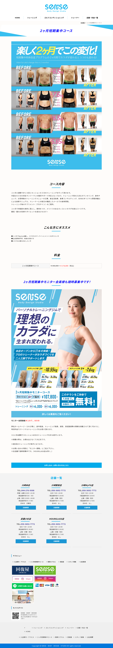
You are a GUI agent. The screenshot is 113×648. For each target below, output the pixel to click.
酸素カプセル (52, 562)
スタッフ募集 (72, 562)
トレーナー (75, 17)
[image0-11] (45, 570)
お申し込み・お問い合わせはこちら (56, 465)
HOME (17, 17)
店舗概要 (26, 508)
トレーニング (32, 17)
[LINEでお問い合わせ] (22, 586)
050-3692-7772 (59, 490)
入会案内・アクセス (20, 562)
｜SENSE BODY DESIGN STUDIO (56, 8)
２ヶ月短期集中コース (37, 562)
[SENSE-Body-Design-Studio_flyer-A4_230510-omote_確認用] (56, 416)
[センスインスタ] (22, 579)
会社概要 (83, 562)
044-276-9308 (27, 490)
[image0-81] (22, 570)
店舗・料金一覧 (92, 17)
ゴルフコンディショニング (54, 17)
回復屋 (62, 562)
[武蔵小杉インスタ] (45, 579)
